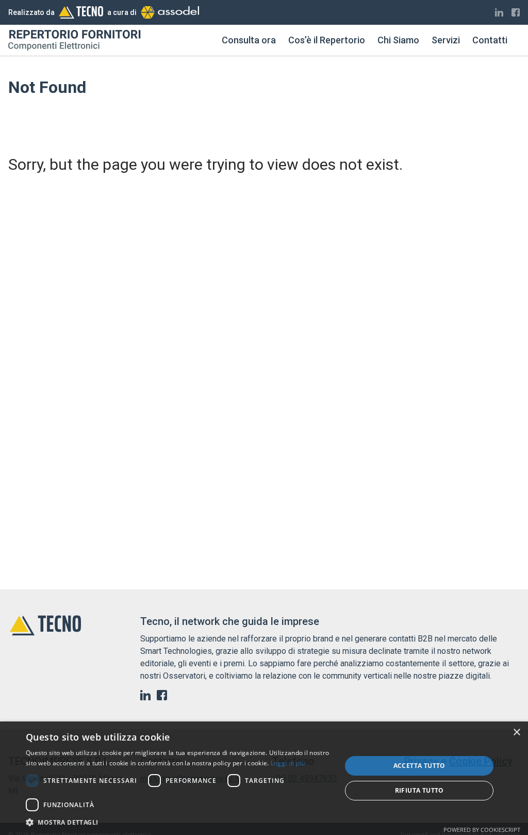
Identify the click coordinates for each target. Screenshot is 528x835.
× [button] (516, 732)
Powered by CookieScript (481, 829)
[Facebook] (516, 12)
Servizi (446, 40)
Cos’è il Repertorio (326, 40)
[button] (179, 822)
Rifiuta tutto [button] (419, 790)
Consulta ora (249, 40)
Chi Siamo (398, 40)
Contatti (489, 40)
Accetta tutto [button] (419, 765)
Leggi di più (288, 763)
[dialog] (264, 778)
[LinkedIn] (499, 12)
